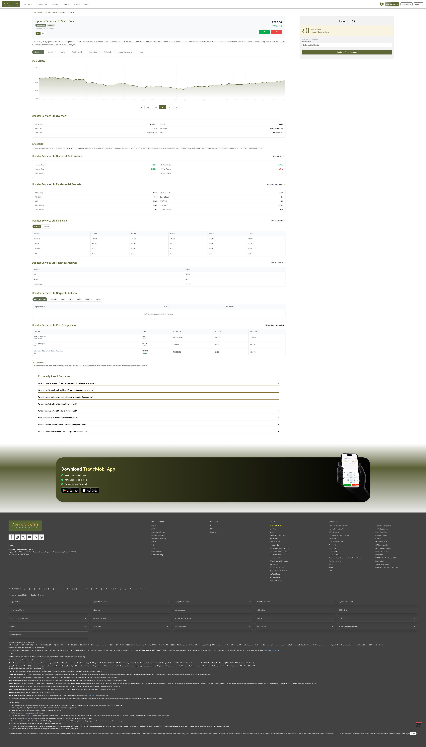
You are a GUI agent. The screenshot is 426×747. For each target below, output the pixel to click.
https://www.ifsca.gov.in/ (271, 650)
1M (141, 107)
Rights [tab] (79, 299)
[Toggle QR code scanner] (419, 724)
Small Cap (50, 25)
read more (144, 365)
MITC (331, 564)
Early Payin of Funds (336, 542)
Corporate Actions (125, 52)
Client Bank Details (382, 532)
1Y (163, 107)
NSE (43, 33)
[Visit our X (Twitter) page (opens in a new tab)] (23, 537)
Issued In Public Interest (278, 571)
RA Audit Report (275, 574)
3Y (170, 107)
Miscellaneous (41, 25)
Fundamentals (77, 52)
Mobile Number (307, 41)
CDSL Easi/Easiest (276, 580)
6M (156, 107)
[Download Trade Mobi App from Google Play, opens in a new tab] (70, 490)
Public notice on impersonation (386, 567)
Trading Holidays (335, 561)
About (50, 52)
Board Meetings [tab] (39, 299)
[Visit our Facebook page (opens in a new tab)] (11, 537)
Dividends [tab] (52, 299)
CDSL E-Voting (334, 532)
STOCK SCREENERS (91, 695)
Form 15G (332, 545)
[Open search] (382, 4)
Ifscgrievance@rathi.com (212, 650)
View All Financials (278, 221)
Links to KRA (333, 551)
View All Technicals (278, 263)
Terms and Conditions (277, 535)
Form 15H (332, 548)
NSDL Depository (381, 551)
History (62, 52)
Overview (38, 52)
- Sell (276, 32)
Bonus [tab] (62, 299)
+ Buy (264, 32)
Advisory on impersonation (279, 548)
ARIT (153, 529)
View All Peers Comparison (275, 325)
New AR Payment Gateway (338, 526)
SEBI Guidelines (275, 555)
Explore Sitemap (38, 595)
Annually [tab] (46, 226)
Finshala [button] (55, 4)
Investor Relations (277, 526)
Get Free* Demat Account (347, 52)
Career (272, 532)
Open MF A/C (406, 4)
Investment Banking (158, 538)
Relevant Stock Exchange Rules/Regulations (345, 558)
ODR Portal (379, 555)
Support (86, 4)
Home (34, 12)
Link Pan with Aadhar (383, 548)
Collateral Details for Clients (339, 535)
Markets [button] (66, 4)
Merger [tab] (99, 299)
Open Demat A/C (392, 4)
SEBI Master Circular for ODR (385, 558)
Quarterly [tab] (37, 226)
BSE (38, 33)
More (330, 571)
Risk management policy (278, 551)
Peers (141, 52)
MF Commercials (381, 542)
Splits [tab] (71, 299)
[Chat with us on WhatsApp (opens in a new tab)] (41, 537)
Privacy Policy (275, 545)
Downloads (274, 538)
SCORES (27, 715)
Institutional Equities (158, 532)
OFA (152, 545)
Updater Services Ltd (52, 12)
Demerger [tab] (88, 299)
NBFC (153, 542)
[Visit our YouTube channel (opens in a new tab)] (29, 537)
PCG (211, 529)
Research (77, 4)
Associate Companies (383, 526)
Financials (93, 52)
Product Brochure (276, 542)
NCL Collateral (275, 577)
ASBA (331, 567)
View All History (279, 156)
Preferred (213, 532)
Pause (413, 733)
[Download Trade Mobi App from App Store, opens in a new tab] (90, 490)
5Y (177, 107)
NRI (211, 526)
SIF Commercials (381, 545)
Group (153, 526)
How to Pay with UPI (336, 529)
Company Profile (381, 535)
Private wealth (156, 551)
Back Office (379, 561)
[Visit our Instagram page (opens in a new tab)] (17, 537)
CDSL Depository (381, 529)
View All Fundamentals (275, 184)
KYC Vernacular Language (279, 561)
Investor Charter (275, 558)
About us (273, 529)
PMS (153, 548)
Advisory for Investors (277, 567)
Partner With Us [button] (41, 4)
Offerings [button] (27, 4)
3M (148, 107)
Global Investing (157, 555)
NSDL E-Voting (334, 555)
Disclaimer (332, 538)
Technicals (107, 52)
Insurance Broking (158, 535)
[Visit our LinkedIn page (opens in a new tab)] (35, 537)
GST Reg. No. (274, 564)
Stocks (40, 12)
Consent (378, 538)
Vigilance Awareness (382, 564)
